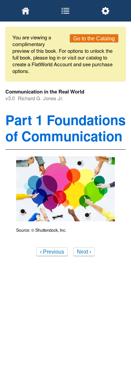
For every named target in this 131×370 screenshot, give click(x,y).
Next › (84, 252)
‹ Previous (52, 252)
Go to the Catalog (94, 38)
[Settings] (106, 10)
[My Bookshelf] (25, 10)
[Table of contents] (65, 10)
